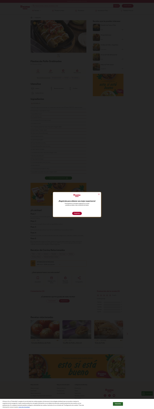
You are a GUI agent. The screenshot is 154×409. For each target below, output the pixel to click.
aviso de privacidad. (24, 407)
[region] (77, 404)
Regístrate (77, 213)
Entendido (118, 404)
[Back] (99, 194)
